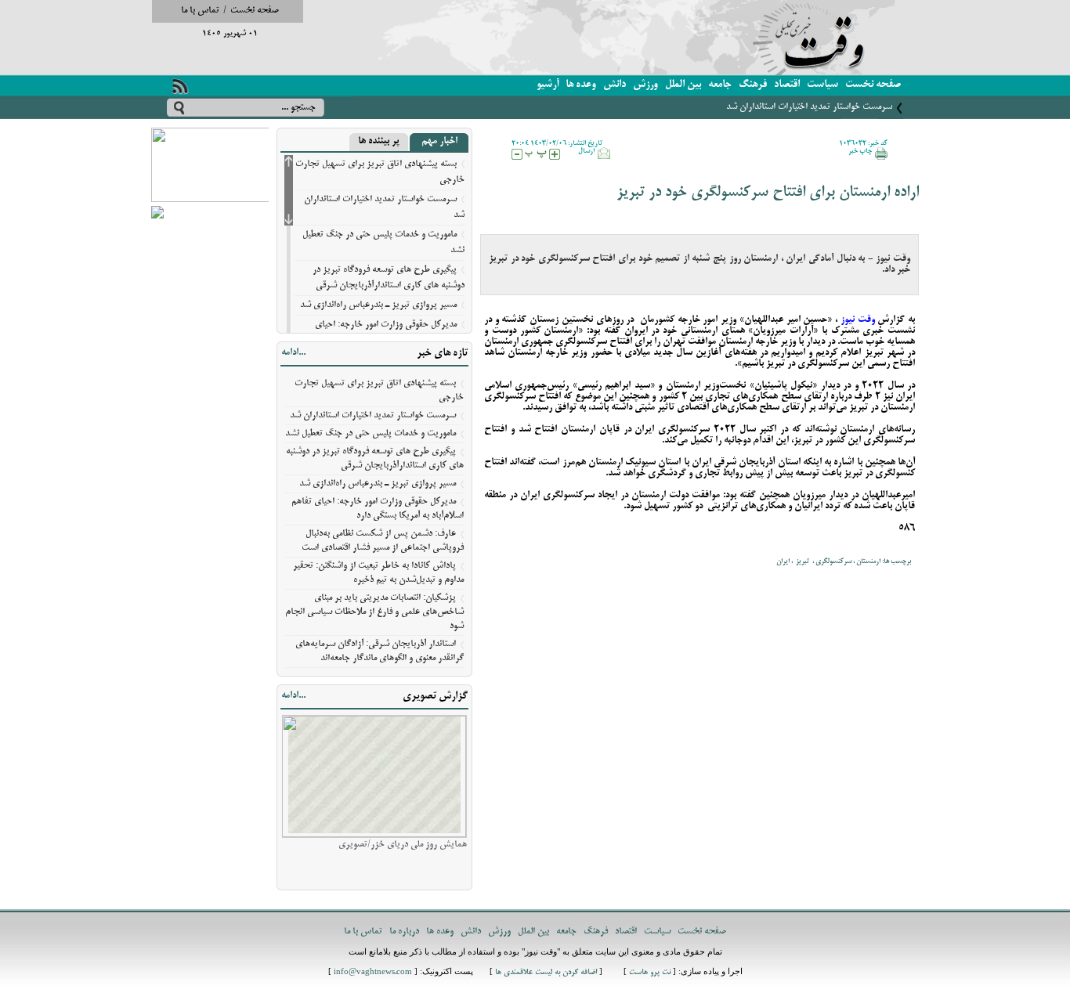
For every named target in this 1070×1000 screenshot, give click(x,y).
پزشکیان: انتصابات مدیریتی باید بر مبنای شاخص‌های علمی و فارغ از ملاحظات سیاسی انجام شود (374, 612)
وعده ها (581, 85)
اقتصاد (787, 85)
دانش (614, 85)
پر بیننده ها (378, 141)
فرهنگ (753, 85)
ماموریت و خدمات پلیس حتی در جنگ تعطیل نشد (370, 433)
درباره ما (404, 931)
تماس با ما (200, 10)
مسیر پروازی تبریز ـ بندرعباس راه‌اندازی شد (378, 305)
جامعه (720, 85)
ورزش (645, 85)
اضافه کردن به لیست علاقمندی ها (546, 973)
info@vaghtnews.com (373, 973)
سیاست (822, 85)
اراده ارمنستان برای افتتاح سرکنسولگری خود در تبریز (767, 193)
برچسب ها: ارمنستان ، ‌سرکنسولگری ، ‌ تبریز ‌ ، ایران (843, 561)
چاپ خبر (860, 151)
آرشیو (547, 85)
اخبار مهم (439, 141)
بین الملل (683, 85)
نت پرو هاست (650, 973)
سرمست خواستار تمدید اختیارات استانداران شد (809, 107)
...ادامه (293, 353)
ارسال (586, 151)
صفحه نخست (254, 10)
